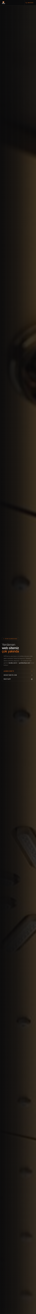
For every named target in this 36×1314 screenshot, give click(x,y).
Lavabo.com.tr (9, 671)
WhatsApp (7, 679)
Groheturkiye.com (10, 675)
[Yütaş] (3, 2)
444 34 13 (30, 2)
